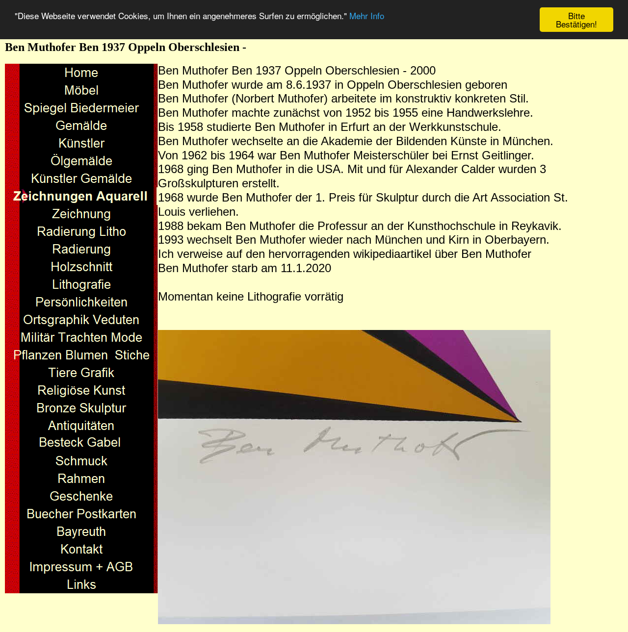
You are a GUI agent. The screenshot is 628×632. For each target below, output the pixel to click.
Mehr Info (366, 16)
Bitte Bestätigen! (576, 19)
